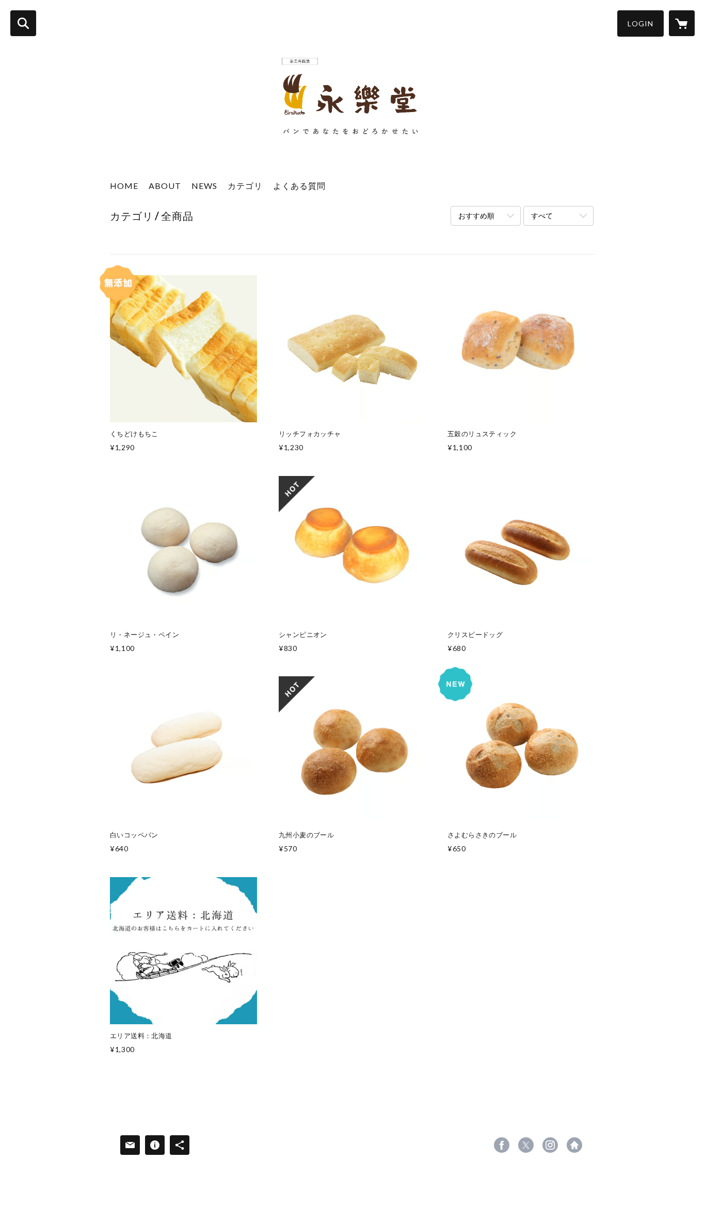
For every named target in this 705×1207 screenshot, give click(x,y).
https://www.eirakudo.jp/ (574, 1145)
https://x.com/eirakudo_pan (526, 1145)
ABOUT (165, 185)
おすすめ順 (476, 215)
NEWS (204, 185)
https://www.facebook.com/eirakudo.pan (501, 1145)
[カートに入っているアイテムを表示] (682, 23)
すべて (542, 215)
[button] (640, 23)
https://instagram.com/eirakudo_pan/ (550, 1145)
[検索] (23, 23)
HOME (124, 185)
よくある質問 (299, 185)
